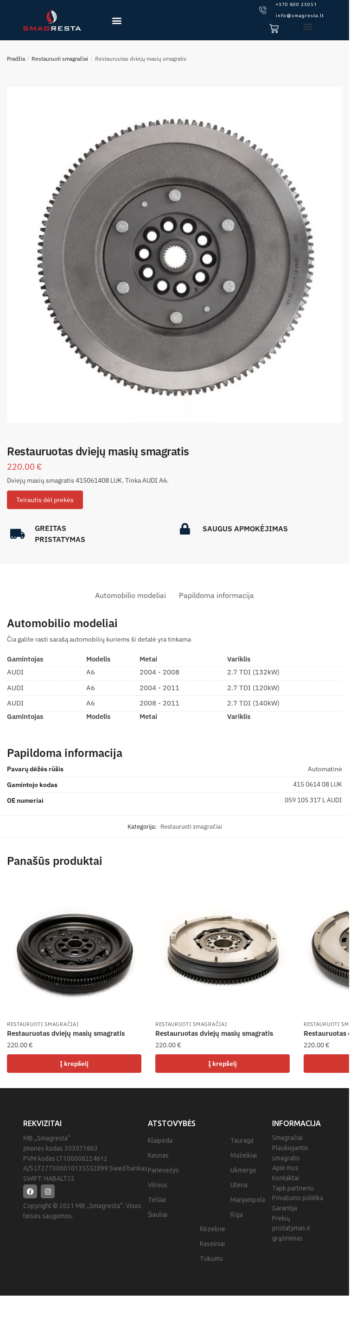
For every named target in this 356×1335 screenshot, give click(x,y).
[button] (116, 20)
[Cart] (274, 29)
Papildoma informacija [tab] (216, 595)
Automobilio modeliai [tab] (130, 595)
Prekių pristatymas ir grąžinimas (291, 1228)
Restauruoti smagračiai (60, 58)
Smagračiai (287, 1137)
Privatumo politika (297, 1198)
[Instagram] (48, 1191)
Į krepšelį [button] (74, 1063)
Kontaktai (285, 1178)
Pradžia (16, 58)
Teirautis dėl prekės (45, 500)
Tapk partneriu (293, 1188)
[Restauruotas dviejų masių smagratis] (74, 948)
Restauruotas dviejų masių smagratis (66, 1033)
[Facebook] (30, 1191)
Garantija (284, 1208)
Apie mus (285, 1167)
